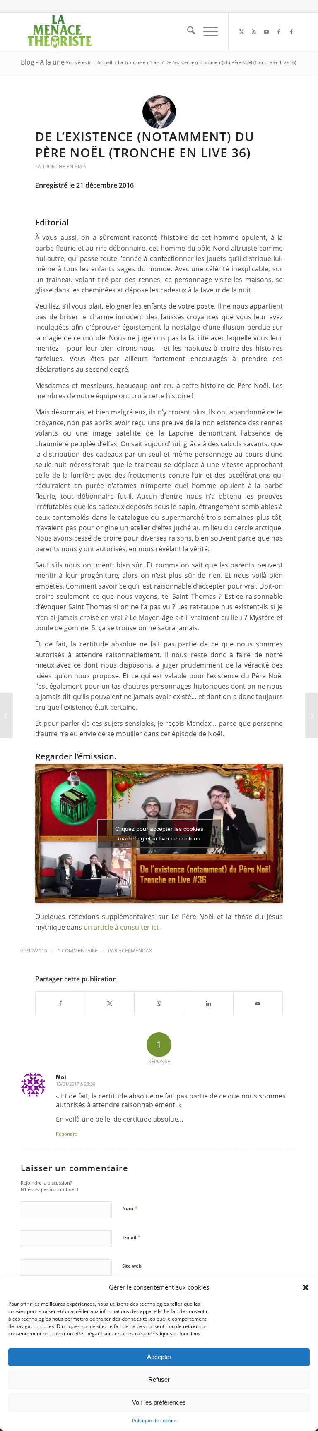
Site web (132, 1266)
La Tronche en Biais (61, 166)
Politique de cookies (155, 1420)
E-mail (131, 1237)
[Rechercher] (187, 31)
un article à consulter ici (121, 927)
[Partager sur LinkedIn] (208, 1003)
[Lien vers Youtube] (266, 31)
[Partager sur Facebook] (60, 1003)
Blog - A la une (43, 62)
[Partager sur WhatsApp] (159, 1003)
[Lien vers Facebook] (278, 31)
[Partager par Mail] (258, 1003)
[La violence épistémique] (6, 715)
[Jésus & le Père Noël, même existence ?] (311, 715)
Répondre (66, 1134)
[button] (305, 1287)
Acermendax (135, 950)
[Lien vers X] (241, 31)
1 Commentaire (78, 950)
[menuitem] (187, 31)
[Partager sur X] (109, 1003)
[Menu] (206, 31)
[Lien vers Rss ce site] (254, 31)
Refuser (159, 1379)
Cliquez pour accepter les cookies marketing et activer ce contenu (159, 834)
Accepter (159, 1356)
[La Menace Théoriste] (59, 31)
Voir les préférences (159, 1402)
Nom (129, 1208)
